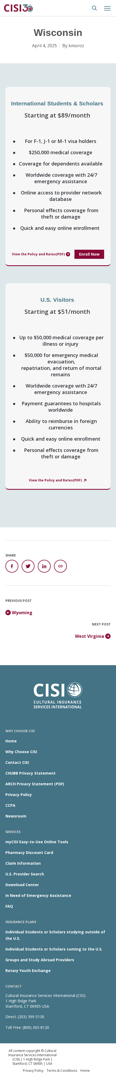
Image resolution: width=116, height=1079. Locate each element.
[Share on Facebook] (11, 566)
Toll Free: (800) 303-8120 (27, 1027)
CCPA (10, 805)
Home (11, 740)
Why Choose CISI (21, 751)
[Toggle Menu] (107, 8)
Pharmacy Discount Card (29, 852)
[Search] (94, 8)
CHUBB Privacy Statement (30, 773)
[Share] (60, 566)
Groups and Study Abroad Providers (39, 959)
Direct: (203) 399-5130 (24, 1016)
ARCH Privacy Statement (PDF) (34, 783)
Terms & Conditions (62, 1070)
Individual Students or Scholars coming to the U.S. (54, 949)
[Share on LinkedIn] (44, 566)
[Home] (19, 7)
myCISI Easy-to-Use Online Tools (36, 841)
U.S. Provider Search (24, 874)
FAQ (9, 906)
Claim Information (23, 863)
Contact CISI (17, 762)
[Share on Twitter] (28, 566)
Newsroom (15, 816)
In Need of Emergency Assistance (38, 895)
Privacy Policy (18, 794)
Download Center (22, 884)
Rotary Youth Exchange (28, 970)
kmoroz (76, 46)
